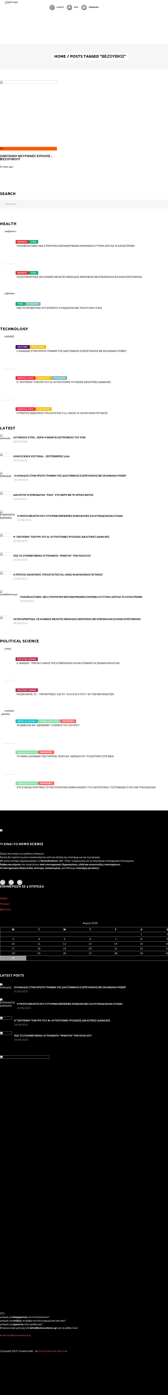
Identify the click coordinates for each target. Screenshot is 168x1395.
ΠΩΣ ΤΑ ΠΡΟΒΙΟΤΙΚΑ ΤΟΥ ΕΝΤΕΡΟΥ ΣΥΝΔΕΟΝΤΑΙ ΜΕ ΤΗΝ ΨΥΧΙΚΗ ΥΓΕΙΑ (59, 308)
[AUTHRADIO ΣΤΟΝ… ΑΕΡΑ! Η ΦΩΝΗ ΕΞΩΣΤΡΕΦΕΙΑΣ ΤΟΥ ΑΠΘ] (5, 439)
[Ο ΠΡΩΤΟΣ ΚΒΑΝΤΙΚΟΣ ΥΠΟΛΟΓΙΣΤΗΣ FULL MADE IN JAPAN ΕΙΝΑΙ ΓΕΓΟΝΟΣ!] (10, 407)
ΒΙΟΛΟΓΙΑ (22, 241)
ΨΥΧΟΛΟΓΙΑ (33, 304)
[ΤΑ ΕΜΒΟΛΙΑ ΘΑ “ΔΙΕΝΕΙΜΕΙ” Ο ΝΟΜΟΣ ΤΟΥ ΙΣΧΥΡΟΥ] (10, 719)
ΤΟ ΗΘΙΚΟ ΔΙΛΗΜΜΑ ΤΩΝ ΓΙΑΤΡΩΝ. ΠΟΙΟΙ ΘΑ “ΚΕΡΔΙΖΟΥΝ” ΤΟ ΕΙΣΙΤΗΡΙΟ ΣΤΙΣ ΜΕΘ (65, 756)
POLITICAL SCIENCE (26, 659)
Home (60, 56)
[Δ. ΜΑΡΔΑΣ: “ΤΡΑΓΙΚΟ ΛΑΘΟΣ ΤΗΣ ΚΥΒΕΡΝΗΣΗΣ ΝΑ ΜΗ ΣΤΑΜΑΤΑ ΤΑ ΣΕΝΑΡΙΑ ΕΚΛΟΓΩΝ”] (10, 657)
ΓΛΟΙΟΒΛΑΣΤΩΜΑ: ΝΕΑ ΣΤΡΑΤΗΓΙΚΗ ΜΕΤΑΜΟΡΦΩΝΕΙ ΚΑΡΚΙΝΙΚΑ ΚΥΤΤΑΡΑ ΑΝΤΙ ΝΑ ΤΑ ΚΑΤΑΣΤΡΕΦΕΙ (76, 245)
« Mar (3, 962)
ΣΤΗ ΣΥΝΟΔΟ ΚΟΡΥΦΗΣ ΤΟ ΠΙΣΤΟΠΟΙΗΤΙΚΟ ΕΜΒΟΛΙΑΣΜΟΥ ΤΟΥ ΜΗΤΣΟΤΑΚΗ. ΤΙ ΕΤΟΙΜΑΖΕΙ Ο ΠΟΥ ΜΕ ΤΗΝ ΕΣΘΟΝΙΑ (86, 787)
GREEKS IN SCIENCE (26, 721)
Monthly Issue (25, 378)
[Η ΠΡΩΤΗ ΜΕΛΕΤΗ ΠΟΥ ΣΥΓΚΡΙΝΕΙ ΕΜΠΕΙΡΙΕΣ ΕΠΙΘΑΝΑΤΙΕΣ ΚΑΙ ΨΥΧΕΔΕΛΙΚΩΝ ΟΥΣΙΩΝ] (7, 517)
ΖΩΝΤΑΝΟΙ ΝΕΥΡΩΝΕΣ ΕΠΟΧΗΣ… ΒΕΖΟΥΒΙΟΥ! (26, 158)
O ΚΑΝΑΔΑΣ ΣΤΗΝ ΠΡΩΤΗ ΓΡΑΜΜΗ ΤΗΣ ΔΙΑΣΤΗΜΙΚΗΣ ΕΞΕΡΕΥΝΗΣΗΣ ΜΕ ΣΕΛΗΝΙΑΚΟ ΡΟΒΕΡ (71, 351)
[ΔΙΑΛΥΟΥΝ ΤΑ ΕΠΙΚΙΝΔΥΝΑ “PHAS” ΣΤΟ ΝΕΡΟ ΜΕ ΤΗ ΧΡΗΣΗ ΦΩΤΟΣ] (5, 497)
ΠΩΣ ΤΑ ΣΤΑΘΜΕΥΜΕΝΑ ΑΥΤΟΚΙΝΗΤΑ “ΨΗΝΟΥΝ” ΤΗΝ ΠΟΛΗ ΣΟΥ (52, 556)
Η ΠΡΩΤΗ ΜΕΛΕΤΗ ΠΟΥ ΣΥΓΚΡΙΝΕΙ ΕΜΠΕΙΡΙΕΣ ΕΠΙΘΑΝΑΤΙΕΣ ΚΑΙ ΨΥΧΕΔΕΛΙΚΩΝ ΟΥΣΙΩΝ (70, 516)
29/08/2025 (20, 541)
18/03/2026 (20, 441)
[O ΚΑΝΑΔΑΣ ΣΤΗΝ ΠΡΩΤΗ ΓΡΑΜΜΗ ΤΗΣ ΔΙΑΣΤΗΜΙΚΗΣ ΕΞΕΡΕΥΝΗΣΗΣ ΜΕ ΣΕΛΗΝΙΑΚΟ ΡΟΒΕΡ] (10, 345)
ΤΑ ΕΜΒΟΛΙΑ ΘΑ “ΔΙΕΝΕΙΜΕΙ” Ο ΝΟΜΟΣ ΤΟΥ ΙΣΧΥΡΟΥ (48, 725)
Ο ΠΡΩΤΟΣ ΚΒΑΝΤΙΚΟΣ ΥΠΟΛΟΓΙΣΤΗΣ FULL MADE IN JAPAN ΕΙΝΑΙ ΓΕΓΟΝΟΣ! (62, 413)
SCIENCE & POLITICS (49, 721)
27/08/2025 (20, 578)
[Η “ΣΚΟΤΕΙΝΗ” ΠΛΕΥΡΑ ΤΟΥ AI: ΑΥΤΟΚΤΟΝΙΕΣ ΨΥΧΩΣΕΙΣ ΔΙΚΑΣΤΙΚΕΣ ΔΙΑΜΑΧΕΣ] (10, 376)
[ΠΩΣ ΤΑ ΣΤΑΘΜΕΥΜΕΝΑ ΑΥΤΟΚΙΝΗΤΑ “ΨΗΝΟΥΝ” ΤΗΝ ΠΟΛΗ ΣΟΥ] (5, 557)
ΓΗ (1, 148)
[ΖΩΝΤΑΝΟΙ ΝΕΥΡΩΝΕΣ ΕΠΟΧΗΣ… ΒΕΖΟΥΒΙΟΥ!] (28, 82)
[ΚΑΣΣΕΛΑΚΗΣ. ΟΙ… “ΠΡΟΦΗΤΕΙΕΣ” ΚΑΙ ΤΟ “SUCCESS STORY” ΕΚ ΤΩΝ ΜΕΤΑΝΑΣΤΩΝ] (10, 688)
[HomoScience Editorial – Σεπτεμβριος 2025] (5, 458)
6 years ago (6, 166)
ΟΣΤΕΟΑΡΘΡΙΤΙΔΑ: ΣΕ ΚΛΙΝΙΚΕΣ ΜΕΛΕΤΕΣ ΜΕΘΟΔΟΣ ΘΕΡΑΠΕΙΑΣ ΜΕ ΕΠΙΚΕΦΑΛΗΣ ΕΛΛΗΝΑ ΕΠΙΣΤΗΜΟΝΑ (79, 277)
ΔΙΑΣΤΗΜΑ (22, 347)
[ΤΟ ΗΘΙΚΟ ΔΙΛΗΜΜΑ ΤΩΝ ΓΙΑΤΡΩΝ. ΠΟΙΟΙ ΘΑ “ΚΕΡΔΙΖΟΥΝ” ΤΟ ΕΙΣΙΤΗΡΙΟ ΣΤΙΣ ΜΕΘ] (10, 750)
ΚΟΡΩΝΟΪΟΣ (68, 721)
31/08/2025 (20, 499)
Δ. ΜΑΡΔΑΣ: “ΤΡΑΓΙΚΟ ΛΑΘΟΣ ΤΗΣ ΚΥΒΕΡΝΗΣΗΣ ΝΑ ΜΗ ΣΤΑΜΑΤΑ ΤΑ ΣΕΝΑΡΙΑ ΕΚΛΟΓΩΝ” (68, 663)
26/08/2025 (27, 601)
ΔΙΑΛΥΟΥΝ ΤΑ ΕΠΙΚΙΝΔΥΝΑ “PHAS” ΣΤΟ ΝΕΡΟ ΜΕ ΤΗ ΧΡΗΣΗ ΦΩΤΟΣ (53, 495)
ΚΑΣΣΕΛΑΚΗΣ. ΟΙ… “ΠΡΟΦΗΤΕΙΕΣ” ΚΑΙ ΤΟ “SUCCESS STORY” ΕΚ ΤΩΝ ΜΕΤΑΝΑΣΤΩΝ (65, 694)
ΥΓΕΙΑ (33, 241)
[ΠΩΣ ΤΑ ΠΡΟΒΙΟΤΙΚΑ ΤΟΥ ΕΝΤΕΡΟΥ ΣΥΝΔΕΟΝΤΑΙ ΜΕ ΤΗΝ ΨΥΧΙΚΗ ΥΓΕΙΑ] (10, 302)
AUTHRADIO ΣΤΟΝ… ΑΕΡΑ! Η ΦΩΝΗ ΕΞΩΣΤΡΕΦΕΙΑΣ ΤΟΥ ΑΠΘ (49, 438)
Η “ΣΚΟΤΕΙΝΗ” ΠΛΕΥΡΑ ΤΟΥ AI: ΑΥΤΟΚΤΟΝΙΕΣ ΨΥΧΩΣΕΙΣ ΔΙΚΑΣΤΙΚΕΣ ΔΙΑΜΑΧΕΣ (64, 382)
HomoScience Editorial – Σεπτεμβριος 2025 (41, 456)
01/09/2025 (20, 460)
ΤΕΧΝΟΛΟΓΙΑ (38, 347)
